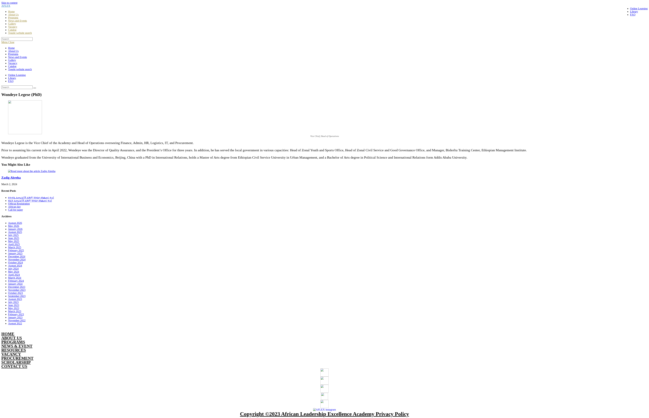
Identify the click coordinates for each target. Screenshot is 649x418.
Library (12, 78)
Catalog (12, 66)
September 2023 (17, 296)
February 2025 (16, 250)
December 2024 (16, 256)
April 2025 (14, 244)
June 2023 (13, 305)
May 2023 (13, 308)
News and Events (17, 57)
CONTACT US (14, 366)
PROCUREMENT (17, 358)
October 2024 (15, 262)
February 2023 (16, 314)
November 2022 (17, 320)
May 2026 (13, 226)
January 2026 (15, 229)
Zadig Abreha (11, 177)
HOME (7, 334)
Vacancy (12, 63)
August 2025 (15, 232)
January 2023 (15, 317)
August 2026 (15, 223)
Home (11, 48)
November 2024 (17, 259)
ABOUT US (11, 338)
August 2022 (15, 323)
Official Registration (19, 203)
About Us (13, 51)
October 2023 (15, 293)
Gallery (12, 60)
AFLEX (5, 5)
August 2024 (15, 265)
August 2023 (15, 299)
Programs (13, 54)
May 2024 (13, 271)
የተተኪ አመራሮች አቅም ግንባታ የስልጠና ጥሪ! (31, 197)
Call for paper (15, 209)
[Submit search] (34, 88)
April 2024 (14, 274)
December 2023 (16, 286)
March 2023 (14, 311)
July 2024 (13, 268)
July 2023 (13, 302)
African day (14, 206)
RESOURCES (13, 350)
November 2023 (17, 290)
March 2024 (14, 277)
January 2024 (15, 283)
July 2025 (13, 235)
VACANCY (11, 354)
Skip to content (9, 2)
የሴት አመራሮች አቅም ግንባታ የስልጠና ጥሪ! (30, 200)
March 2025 (14, 247)
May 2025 (13, 241)
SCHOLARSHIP (16, 362)
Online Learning (17, 75)
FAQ (11, 81)
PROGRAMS (13, 342)
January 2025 (15, 253)
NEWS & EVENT (16, 346)
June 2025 (13, 238)
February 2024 (16, 280)
